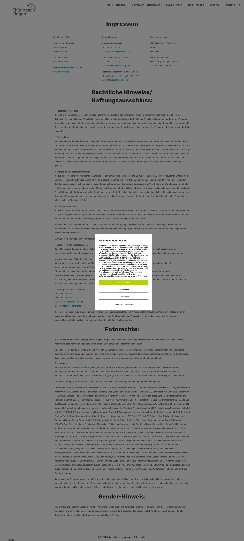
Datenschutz (118, 304)
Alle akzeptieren (123, 283)
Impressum (129, 304)
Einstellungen (123, 297)
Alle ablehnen (123, 290)
